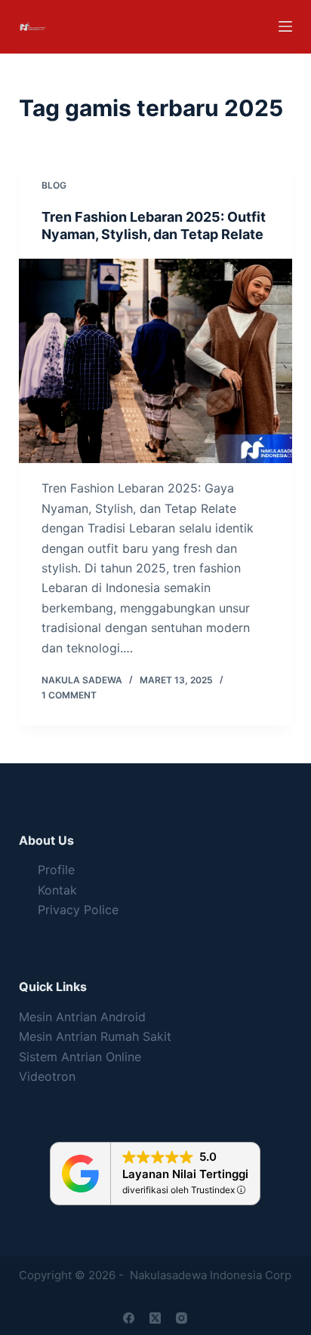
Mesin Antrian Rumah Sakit (95, 1036)
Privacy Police (78, 909)
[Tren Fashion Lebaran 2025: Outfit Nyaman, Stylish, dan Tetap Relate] (156, 361)
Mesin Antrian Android (82, 1016)
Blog (54, 185)
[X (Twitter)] (155, 1318)
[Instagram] (181, 1318)
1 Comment (69, 695)
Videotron (47, 1076)
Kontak (57, 890)
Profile (56, 869)
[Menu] (285, 26)
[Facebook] (128, 1318)
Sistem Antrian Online (80, 1056)
